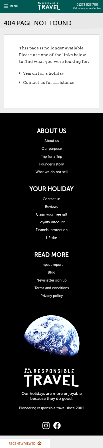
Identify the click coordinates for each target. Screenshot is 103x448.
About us (51, 141)
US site (51, 238)
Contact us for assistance (48, 82)
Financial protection (52, 230)
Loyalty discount (51, 222)
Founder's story (51, 164)
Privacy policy (51, 296)
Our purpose (52, 148)
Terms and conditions (51, 288)
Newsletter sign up (51, 280)
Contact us (51, 199)
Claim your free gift (51, 214)
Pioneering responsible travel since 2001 (51, 408)
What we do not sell (52, 172)
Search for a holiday (43, 73)
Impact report (51, 265)
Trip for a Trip (51, 156)
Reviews (51, 207)
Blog (51, 272)
